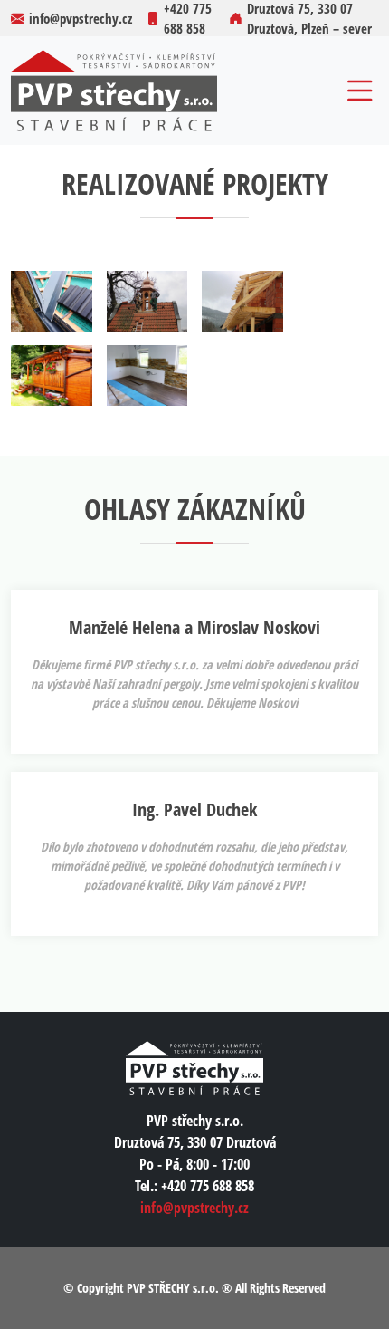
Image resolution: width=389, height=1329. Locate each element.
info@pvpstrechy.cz (194, 1208)
